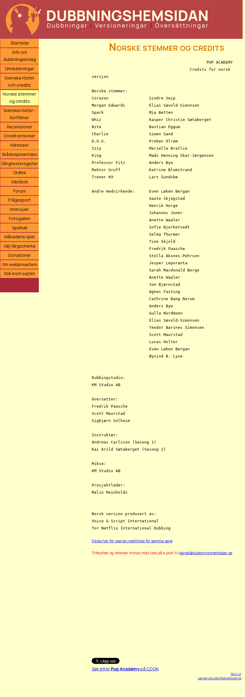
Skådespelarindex (19, 154)
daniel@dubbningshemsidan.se (205, 552)
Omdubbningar (19, 68)
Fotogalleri (19, 218)
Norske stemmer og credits (19, 97)
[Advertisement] (166, 604)
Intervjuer (19, 209)
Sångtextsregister (19, 163)
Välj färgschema (19, 246)
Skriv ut (236, 674)
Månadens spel (19, 237)
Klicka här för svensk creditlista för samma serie (132, 541)
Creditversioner (19, 136)
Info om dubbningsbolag (19, 55)
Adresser (19, 145)
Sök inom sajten (19, 273)
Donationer (19, 255)
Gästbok (19, 182)
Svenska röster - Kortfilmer (19, 114)
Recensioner (19, 127)
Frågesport (19, 200)
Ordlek (19, 172)
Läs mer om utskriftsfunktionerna (219, 678)
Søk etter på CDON (125, 669)
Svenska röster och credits (19, 81)
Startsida (19, 43)
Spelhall (19, 228)
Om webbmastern (19, 264)
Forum (19, 191)
